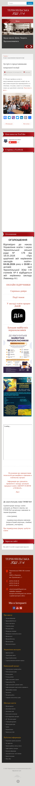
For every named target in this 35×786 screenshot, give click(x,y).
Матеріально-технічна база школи (13, 633)
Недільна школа (9, 729)
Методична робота (10, 695)
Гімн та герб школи (10, 623)
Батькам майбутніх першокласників (18, 328)
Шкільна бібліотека (10, 639)
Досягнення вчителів (10, 708)
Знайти (30, 3)
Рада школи (8, 692)
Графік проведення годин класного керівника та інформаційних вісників (17, 688)
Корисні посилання (10, 756)
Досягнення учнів (10, 711)
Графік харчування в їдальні (12, 679)
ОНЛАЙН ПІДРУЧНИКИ (18, 285)
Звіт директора (9, 743)
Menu (18, 21)
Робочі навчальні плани (11, 671)
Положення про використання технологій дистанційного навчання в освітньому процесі (17, 475)
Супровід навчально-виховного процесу (15, 660)
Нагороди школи (9, 628)
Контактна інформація (11, 751)
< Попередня (9, 124)
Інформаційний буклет (11, 621)
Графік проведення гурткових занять (14, 684)
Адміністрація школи (10, 655)
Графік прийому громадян (12, 748)
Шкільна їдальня (9, 641)
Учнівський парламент (11, 721)
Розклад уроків (9, 674)
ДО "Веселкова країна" (11, 719)
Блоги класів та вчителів (11, 714)
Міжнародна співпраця (11, 631)
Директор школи (9, 652)
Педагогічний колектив (11, 658)
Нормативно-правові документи (13, 740)
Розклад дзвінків (10, 677)
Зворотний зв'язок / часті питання (13, 753)
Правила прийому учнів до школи (13, 746)
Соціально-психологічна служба (13, 697)
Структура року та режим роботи (13, 669)
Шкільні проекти (9, 706)
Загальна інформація (10, 618)
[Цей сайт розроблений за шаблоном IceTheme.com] (17, 775)
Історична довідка (10, 626)
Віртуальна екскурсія (10, 644)
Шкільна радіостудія (10, 724)
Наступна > (26, 124)
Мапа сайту (8, 758)
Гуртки (7, 727)
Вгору (18, 781)
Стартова (5, 56)
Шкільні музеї (9, 636)
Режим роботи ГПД (10, 682)
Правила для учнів (10, 732)
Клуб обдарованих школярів (12, 716)
